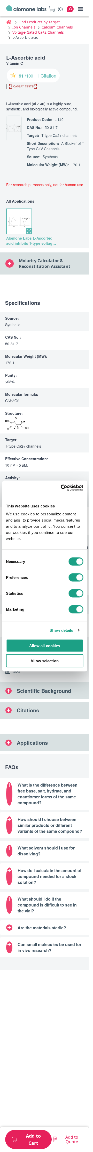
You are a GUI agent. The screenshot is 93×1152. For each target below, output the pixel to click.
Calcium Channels (57, 27)
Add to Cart (33, 1139)
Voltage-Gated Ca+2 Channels (38, 32)
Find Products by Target (39, 22)
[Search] (70, 9)
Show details (61, 630)
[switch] (75, 577)
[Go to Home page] (26, 9)
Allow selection (44, 660)
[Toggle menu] (80, 9)
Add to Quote (71, 1139)
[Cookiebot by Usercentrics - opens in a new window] (62, 488)
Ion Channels (23, 27)
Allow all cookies (44, 646)
